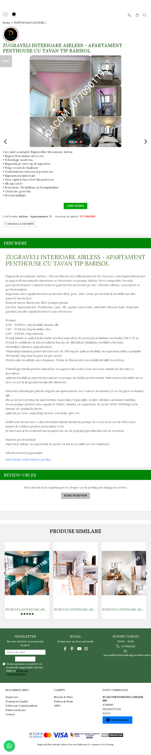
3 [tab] (81, 142)
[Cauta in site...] (144, 15)
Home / (8, 22)
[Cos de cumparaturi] (137, 15)
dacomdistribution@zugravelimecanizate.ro (125, 655)
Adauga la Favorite (20, 223)
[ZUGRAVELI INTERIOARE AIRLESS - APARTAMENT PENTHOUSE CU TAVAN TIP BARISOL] (75, 101)
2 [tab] (76, 142)
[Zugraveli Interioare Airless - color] (27, 573)
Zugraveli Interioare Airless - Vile (76, 609)
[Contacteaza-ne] (129, 15)
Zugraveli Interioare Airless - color (27, 609)
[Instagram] (86, 648)
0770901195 (127, 646)
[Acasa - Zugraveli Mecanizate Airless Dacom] (26, 15)
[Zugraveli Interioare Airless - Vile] (75, 573)
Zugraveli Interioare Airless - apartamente (124, 609)
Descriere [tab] (15, 243)
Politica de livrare (16, 710)
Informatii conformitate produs (28, 459)
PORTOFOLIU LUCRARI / (31, 22)
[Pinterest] (72, 648)
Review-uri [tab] (20, 475)
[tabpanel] (75, 101)
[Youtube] (79, 648)
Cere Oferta (75, 205)
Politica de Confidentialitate (17, 672)
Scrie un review (75, 495)
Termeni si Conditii (17, 701)
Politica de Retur (63, 701)
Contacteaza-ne (120, 720)
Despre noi (12, 697)
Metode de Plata (63, 697)
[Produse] (6, 15)
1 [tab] (71, 142)
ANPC (57, 705)
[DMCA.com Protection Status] (112, 734)
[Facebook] (65, 648)
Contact (10, 714)
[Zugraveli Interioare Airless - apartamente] (123, 573)
